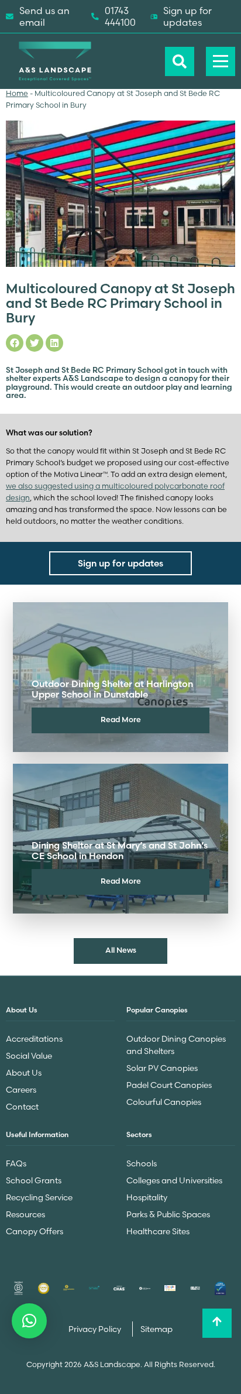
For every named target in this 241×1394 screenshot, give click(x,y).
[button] (29, 1320)
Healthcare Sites (158, 1231)
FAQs (16, 1163)
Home (17, 93)
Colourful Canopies (163, 1102)
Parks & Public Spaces (168, 1214)
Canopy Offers (34, 1231)
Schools (141, 1163)
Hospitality (146, 1197)
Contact (22, 1106)
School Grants (33, 1180)
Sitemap (156, 1329)
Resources (25, 1214)
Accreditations (34, 1039)
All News (120, 949)
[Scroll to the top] (217, 1323)
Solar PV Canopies (162, 1068)
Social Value (29, 1055)
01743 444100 (120, 16)
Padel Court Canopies (169, 1085)
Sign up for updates (187, 16)
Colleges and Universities (174, 1180)
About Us (24, 1072)
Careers (21, 1089)
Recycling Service (39, 1197)
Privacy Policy (95, 1329)
